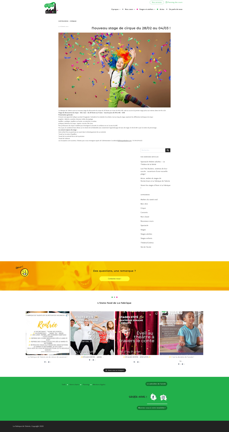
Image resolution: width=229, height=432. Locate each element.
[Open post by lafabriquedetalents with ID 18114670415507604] (181, 333)
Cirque (143, 208)
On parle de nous (175, 9)
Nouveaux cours (147, 221)
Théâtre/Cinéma (147, 243)
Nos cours (129, 9)
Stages (143, 230)
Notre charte (74, 385)
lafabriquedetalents (47, 313)
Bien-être (144, 204)
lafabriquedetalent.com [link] (124, 140)
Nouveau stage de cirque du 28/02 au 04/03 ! (131, 28)
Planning (86, 385)
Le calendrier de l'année (156, 384)
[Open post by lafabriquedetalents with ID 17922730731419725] (48, 333)
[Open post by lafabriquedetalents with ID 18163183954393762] (92, 333)
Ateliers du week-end (149, 200)
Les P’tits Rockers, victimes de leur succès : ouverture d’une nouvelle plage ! (154, 171)
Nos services (157, 2)
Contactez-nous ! (114, 279)
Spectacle (144, 225)
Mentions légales (99, 385)
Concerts (144, 212)
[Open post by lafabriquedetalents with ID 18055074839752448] (137, 333)
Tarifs (64, 385)
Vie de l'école (146, 247)
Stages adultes (146, 234)
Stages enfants (146, 238)
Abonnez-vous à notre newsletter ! (152, 408)
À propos (115, 9)
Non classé (145, 217)
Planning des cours (174, 2)
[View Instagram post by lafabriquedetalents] (67, 353)
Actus (162, 9)
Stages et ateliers (146, 9)
